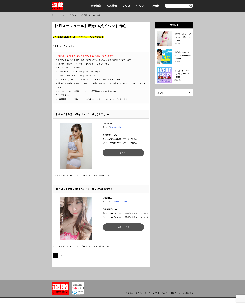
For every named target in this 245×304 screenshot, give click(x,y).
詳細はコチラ (123, 153)
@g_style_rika (115, 127)
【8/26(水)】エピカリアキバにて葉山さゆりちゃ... (183, 37)
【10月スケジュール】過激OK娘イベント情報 (182, 74)
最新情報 (96, 5)
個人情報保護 (188, 293)
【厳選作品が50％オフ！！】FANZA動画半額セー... (182, 55)
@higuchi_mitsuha (120, 201)
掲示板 (156, 5)
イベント (141, 5)
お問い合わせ (175, 293)
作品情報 (112, 5)
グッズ (126, 5)
